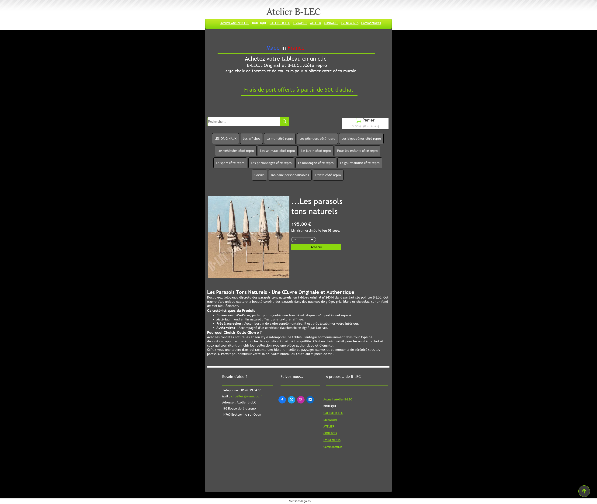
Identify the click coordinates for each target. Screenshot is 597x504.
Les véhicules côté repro (236, 151)
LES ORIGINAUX (225, 138)
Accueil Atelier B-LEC (234, 23)
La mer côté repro (280, 138)
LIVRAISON (300, 23)
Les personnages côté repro (271, 163)
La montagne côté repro (316, 163)
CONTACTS (331, 23)
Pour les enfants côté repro (357, 151)
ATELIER (315, 23)
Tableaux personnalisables (290, 175)
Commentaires (371, 23)
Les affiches (251, 138)
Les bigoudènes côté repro (361, 138)
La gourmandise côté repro (360, 163)
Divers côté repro (328, 175)
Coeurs (259, 175)
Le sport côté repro (230, 163)
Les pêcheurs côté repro (317, 138)
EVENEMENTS (349, 23)
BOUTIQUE (259, 23)
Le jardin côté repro (316, 151)
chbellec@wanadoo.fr (247, 396)
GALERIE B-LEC (280, 23)
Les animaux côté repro (277, 151)
